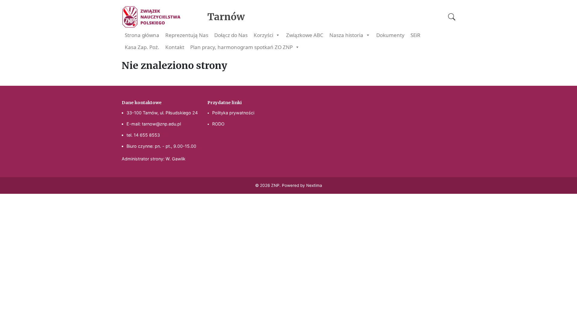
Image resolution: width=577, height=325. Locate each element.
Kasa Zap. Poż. (142, 47)
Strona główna (142, 35)
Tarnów (226, 17)
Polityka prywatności (233, 112)
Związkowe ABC (304, 35)
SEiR (415, 35)
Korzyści (263, 35)
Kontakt (174, 47)
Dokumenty (390, 35)
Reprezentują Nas (186, 35)
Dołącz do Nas (231, 35)
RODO (218, 123)
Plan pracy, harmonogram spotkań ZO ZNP (241, 47)
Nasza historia (346, 35)
